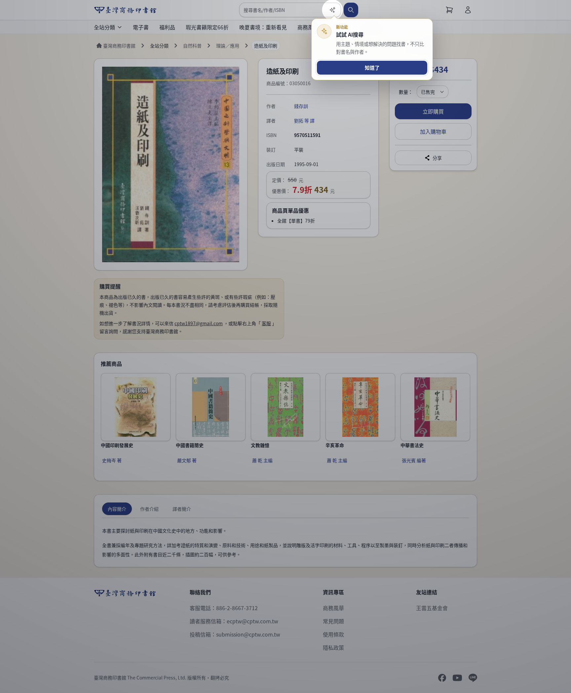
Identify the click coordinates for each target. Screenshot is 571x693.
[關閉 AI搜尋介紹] (285, 346)
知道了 (372, 67)
